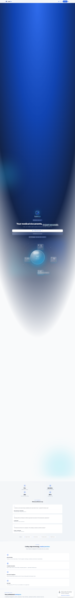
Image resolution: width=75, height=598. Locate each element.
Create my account (37, 231)
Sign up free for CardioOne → (65, 595)
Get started (65, 1)
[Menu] (68, 1)
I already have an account (37, 234)
